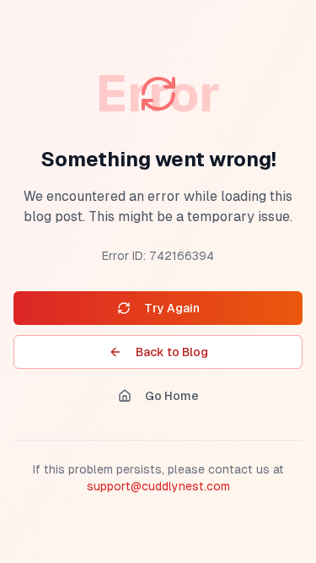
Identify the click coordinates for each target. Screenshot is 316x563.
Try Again (172, 308)
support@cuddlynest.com (158, 486)
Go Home (172, 396)
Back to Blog (172, 352)
